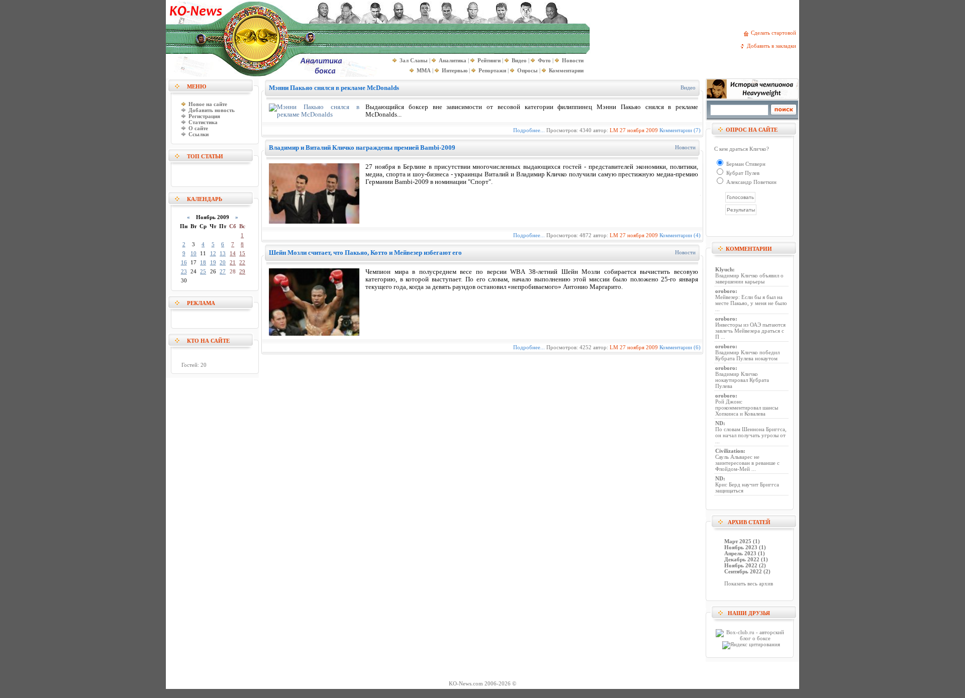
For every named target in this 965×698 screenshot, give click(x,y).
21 (233, 262)
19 (213, 262)
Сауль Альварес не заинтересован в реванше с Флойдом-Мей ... (747, 463)
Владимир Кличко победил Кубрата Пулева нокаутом (747, 355)
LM (614, 130)
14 (233, 253)
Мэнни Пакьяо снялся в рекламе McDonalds (334, 87)
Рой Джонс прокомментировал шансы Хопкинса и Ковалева (746, 407)
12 (213, 253)
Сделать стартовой (775, 33)
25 (203, 271)
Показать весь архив (748, 583)
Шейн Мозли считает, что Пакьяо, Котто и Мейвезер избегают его (365, 252)
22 (242, 262)
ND (719, 423)
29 (242, 271)
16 (184, 262)
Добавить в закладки (773, 46)
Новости (685, 147)
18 (203, 262)
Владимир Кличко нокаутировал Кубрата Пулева (742, 380)
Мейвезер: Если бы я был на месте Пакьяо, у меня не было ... (751, 303)
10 (193, 253)
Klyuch (724, 269)
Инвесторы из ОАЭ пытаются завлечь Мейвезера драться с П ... (750, 331)
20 (223, 262)
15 (242, 253)
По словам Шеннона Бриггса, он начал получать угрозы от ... (751, 435)
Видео (688, 87)
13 (223, 253)
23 (184, 271)
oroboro (725, 291)
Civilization (729, 451)
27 (223, 271)
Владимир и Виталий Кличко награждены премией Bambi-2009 (362, 147)
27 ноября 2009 (639, 130)
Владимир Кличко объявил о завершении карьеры (749, 278)
